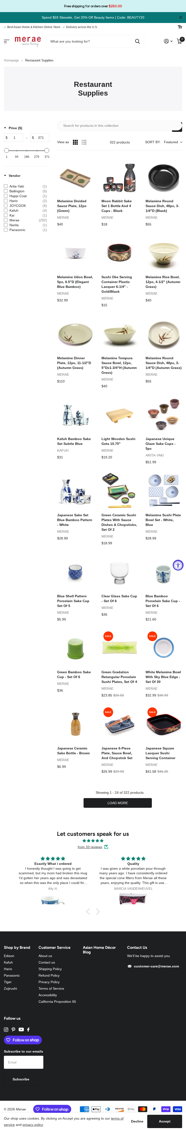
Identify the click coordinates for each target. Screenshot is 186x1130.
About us (45, 956)
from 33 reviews (90, 847)
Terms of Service (51, 988)
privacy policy (33, 1125)
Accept (164, 1121)
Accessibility (48, 995)
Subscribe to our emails (23, 1051)
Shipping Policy (50, 969)
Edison (9, 956)
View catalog (6, 41)
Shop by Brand (17, 947)
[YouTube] (21, 1029)
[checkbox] (25, 186)
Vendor (14, 176)
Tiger (8, 982)
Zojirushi (10, 988)
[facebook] (28, 1030)
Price (15, 128)
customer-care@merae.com (156, 966)
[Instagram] (6, 1029)
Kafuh (8, 962)
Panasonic (12, 975)
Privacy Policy (49, 982)
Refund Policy (49, 975)
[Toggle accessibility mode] (180, 27)
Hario (8, 969)
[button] (89, 911)
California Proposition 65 (57, 1001)
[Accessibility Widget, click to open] (178, 565)
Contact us (47, 962)
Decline (137, 1121)
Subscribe (21, 1079)
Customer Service (54, 947)
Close (180, 17)
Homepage (11, 60)
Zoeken (137, 41)
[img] (93, 841)
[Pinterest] (13, 1029)
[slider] (6, 150)
